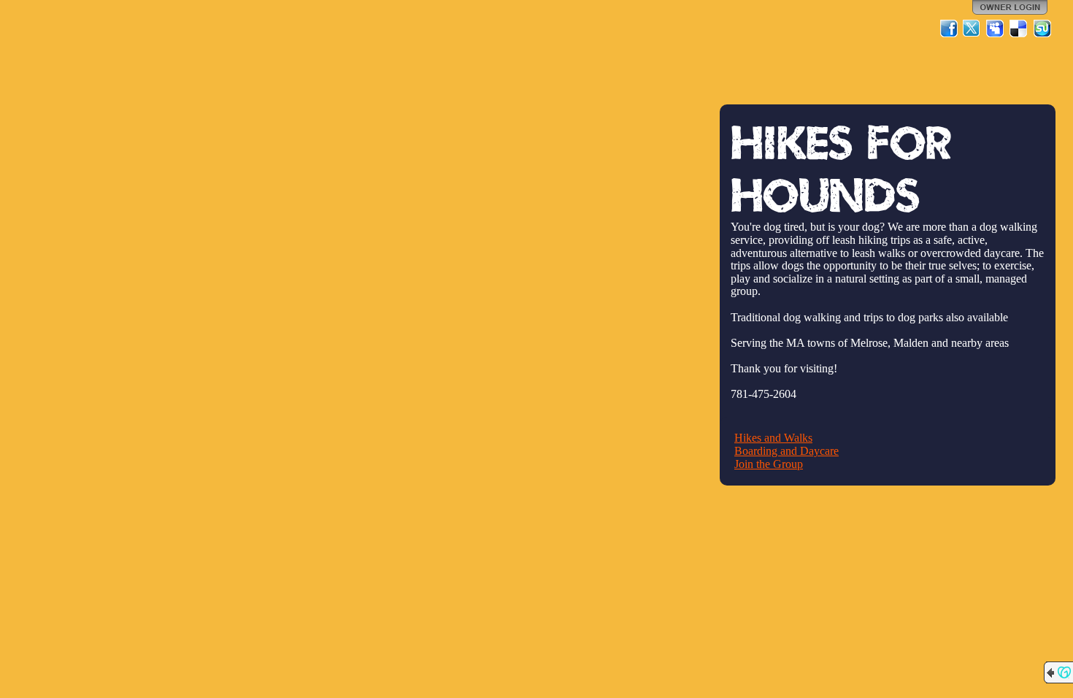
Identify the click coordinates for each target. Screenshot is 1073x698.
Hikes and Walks (773, 438)
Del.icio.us (1019, 28)
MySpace (995, 28)
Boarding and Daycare (786, 451)
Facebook (949, 28)
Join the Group (768, 464)
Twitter (972, 28)
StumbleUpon (1042, 28)
